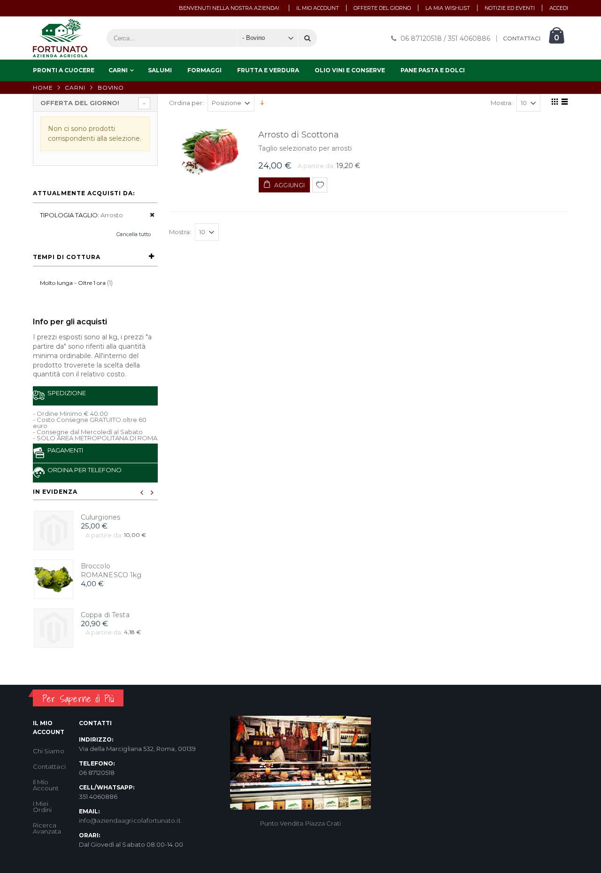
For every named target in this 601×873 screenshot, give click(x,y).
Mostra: (502, 103)
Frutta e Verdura (268, 70)
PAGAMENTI (64, 450)
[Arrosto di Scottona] (209, 152)
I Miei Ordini (42, 806)
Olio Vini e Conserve (350, 70)
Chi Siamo (48, 751)
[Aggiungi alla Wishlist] (319, 184)
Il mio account (317, 8)
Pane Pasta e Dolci (433, 70)
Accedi (558, 8)
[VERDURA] (53, 579)
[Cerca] (307, 38)
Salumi (160, 70)
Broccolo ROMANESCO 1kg (111, 570)
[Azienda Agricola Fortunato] (60, 38)
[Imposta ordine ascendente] (262, 102)
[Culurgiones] (53, 530)
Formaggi (204, 70)
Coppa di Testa (105, 615)
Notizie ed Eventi (510, 8)
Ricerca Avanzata (47, 828)
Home (43, 87)
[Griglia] (553, 103)
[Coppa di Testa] (53, 628)
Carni (118, 70)
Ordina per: (186, 103)
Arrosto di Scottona (298, 135)
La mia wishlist (447, 8)
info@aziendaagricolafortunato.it (130, 820)
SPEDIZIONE (65, 393)
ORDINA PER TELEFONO (83, 470)
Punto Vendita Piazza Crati (300, 823)
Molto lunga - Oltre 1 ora (73, 282)
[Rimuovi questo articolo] (149, 215)
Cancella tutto (133, 234)
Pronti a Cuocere (63, 70)
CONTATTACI (521, 38)
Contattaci (49, 766)
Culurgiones (101, 517)
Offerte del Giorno (382, 8)
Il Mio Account (46, 785)
